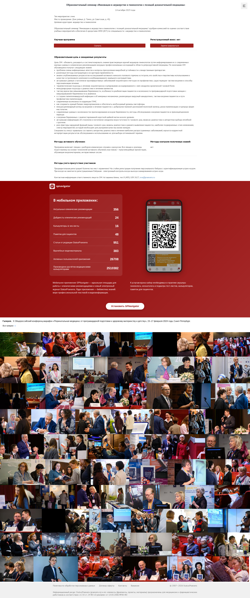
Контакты (122, 585)
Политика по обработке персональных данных (74, 585)
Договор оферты (106, 585)
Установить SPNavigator (125, 306)
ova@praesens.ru (147, 177)
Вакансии (135, 585)
